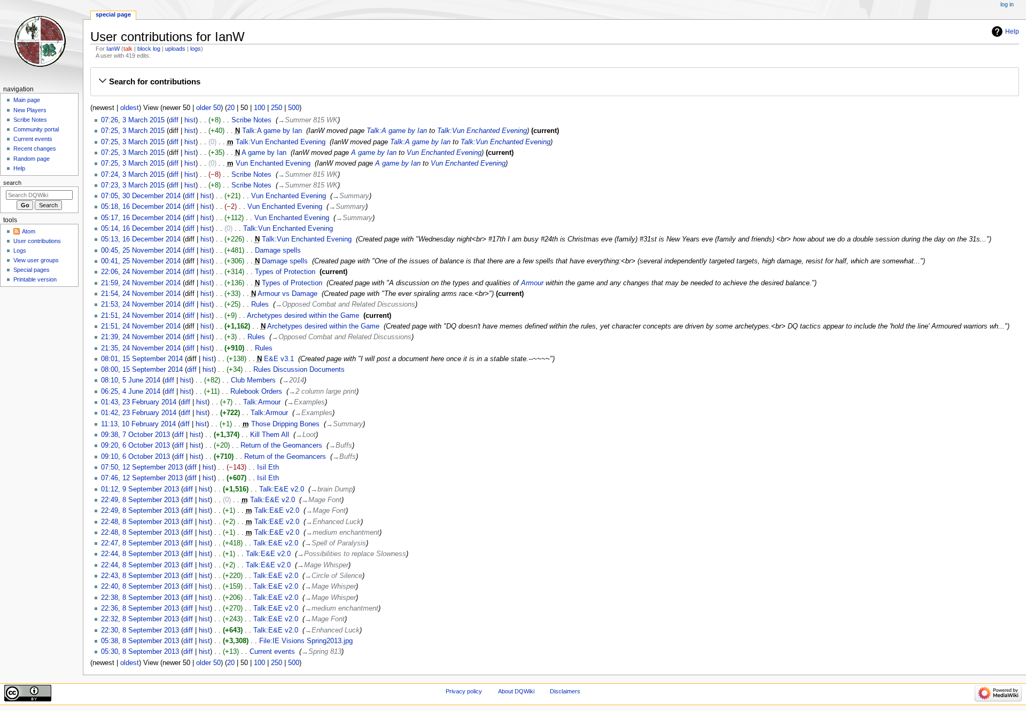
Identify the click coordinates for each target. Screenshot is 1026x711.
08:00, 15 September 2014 (142, 369)
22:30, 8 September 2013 (140, 630)
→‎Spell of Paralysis (335, 543)
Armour (532, 283)
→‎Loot (306, 435)
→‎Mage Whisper (322, 565)
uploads (175, 48)
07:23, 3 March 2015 (133, 185)
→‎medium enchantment (342, 532)
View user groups (36, 260)
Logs (19, 250)
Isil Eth (268, 467)
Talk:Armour (262, 402)
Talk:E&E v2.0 (281, 489)
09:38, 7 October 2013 (135, 435)
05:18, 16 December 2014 (141, 206)
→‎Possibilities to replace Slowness (351, 554)
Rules (260, 304)
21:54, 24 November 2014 (141, 294)
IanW (113, 48)
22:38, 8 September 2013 (140, 597)
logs (195, 48)
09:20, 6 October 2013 (135, 445)
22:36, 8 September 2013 (140, 608)
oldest (129, 108)
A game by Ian (264, 153)
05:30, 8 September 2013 (140, 651)
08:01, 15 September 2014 (142, 359)
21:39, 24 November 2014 (141, 337)
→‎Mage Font (321, 500)
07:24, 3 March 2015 (133, 174)
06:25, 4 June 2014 (130, 391)
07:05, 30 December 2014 (141, 196)
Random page (31, 158)
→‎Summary (350, 196)
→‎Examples (306, 402)
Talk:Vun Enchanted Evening (482, 131)
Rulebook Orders (256, 391)
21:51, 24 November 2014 (141, 315)
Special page (113, 14)
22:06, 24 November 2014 (141, 272)
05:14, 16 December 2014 (141, 228)
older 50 (208, 108)
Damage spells (278, 250)
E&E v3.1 (279, 359)
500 (293, 108)
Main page (26, 100)
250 (276, 108)
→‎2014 (293, 380)
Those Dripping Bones (285, 424)
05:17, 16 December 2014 (141, 218)
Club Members (253, 380)
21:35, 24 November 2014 (141, 348)
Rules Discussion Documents (299, 369)
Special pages (31, 270)
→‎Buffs (340, 445)
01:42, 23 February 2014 (138, 413)
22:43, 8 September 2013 (140, 576)
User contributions (37, 241)
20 (231, 108)
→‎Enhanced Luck (333, 522)
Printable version (35, 279)
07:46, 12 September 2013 (142, 478)
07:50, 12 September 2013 (142, 467)
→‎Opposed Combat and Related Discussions (345, 304)
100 (259, 108)
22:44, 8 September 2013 (140, 554)
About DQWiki (516, 691)
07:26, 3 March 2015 (133, 120)
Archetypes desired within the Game (303, 315)
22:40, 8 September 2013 (140, 586)
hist (190, 120)
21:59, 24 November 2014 (141, 283)
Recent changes (34, 148)
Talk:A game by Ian (272, 131)
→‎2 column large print (322, 391)
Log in (1007, 4)
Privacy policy (464, 691)
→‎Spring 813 (321, 651)
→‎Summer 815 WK (308, 120)
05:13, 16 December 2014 (141, 239)
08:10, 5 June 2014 (130, 380)
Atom (28, 231)
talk (128, 48)
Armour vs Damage (287, 294)
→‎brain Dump (331, 489)
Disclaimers (565, 691)
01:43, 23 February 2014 (138, 402)
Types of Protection (285, 272)
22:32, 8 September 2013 (140, 619)
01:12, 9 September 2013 (140, 489)
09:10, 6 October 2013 (135, 456)
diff (173, 120)
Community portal (36, 129)
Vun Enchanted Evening (444, 153)
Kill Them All (269, 435)
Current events (272, 651)
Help (1012, 31)
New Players (29, 110)
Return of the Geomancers (281, 445)
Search (12, 182)
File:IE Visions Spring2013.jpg (306, 641)
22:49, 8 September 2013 (140, 500)
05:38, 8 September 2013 (140, 641)
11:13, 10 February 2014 (138, 424)
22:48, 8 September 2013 (140, 522)
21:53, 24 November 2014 (141, 304)
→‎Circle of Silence (333, 576)
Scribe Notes (251, 120)
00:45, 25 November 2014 (141, 250)
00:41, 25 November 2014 (141, 261)
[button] (554, 82)
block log (148, 48)
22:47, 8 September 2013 (140, 543)
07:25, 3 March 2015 (133, 131)
